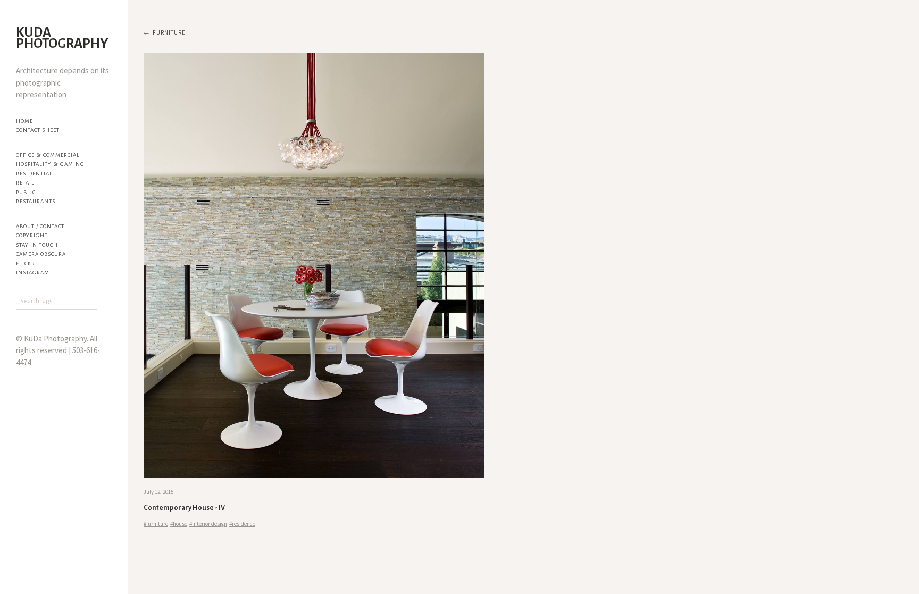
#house (178, 524)
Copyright (32, 235)
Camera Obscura (41, 254)
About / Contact (40, 226)
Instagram (32, 272)
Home (24, 121)
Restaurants (35, 201)
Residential (34, 174)
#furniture (156, 524)
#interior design (208, 524)
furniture (169, 32)
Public (26, 192)
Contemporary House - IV (184, 508)
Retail (25, 183)
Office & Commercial (48, 155)
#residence (242, 524)
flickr (25, 263)
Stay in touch (37, 245)
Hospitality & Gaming (50, 164)
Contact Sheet (38, 130)
